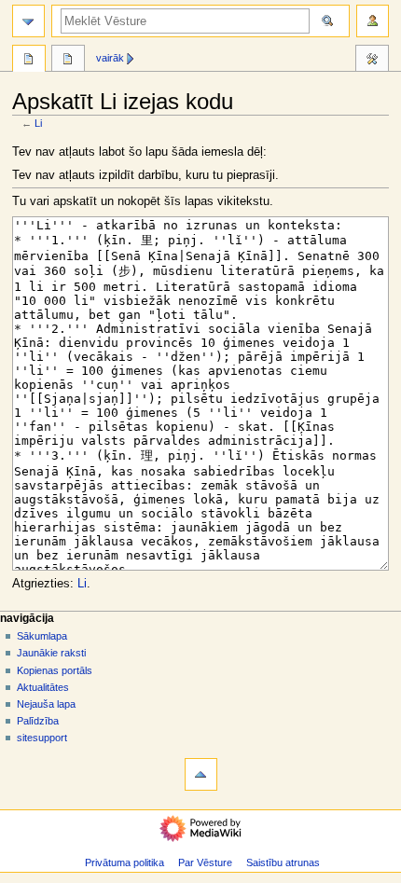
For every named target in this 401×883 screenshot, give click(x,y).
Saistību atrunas (283, 862)
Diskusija (68, 61)
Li (38, 123)
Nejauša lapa (46, 704)
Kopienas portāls (54, 670)
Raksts (29, 61)
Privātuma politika (124, 862)
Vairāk (110, 57)
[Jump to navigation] (28, 21)
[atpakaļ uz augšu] (201, 774)
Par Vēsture (205, 862)
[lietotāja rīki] (372, 21)
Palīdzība (38, 720)
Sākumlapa (42, 636)
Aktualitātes (43, 687)
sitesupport (42, 737)
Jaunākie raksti (51, 652)
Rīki (372, 61)
